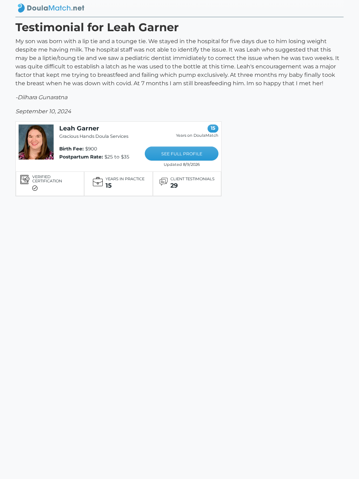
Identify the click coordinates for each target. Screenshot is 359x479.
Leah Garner (79, 128)
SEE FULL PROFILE (181, 153)
